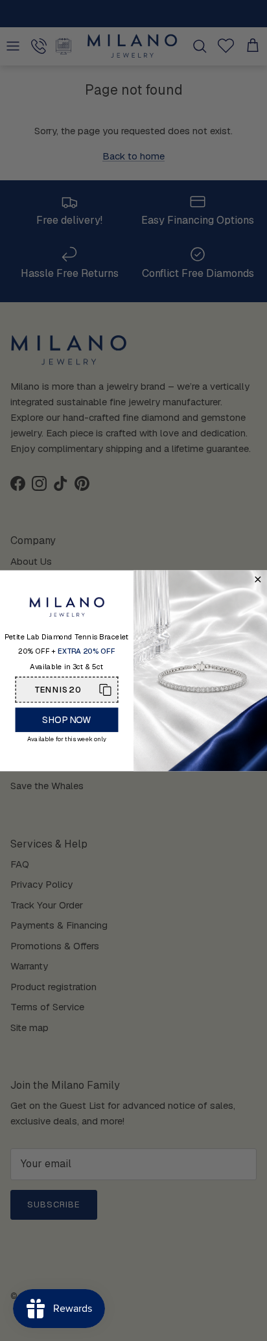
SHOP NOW (66, 719)
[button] (67, 689)
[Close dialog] (257, 579)
